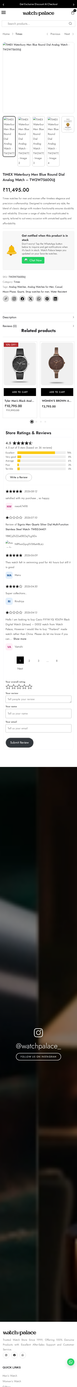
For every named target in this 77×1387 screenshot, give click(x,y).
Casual (58, 287)
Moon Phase (9, 291)
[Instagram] (14, 299)
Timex (19, 34)
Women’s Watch (12, 1381)
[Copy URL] (6, 299)
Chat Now (36, 260)
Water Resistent (59, 291)
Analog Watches (17, 287)
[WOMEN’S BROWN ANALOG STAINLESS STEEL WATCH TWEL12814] (57, 364)
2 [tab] (36, 422)
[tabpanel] (19, 379)
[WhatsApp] (39, 299)
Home (6, 34)
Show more (19, 639)
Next (67, 34)
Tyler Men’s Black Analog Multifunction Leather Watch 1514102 (20, 401)
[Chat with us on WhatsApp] (70, 1362)
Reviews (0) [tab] (10, 326)
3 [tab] (41, 422)
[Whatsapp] (23, 1355)
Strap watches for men (37, 291)
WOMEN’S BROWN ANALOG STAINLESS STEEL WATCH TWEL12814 (57, 401)
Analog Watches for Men (41, 287)
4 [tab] (45, 422)
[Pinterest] (47, 299)
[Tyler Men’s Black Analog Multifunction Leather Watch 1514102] (20, 364)
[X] (30, 299)
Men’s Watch (10, 1376)
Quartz (20, 291)
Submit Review (19, 742)
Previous (55, 34)
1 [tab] (32, 422)
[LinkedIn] (55, 299)
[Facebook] (22, 299)
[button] (20, 392)
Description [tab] (9, 317)
